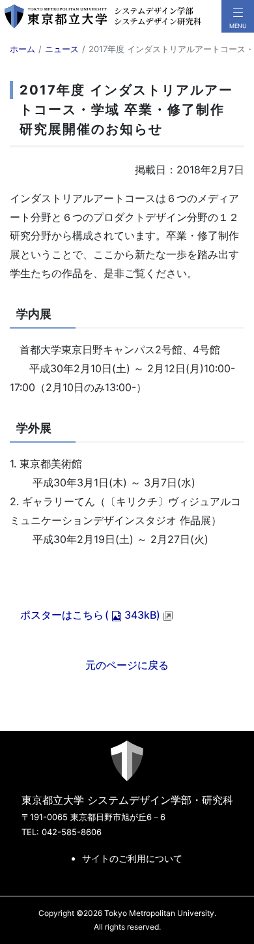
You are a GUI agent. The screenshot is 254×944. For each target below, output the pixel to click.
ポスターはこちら (90, 614)
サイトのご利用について (132, 858)
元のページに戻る (127, 664)
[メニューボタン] (237, 16)
